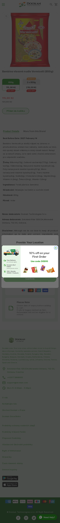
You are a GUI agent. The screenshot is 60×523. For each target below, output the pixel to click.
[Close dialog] (55, 248)
